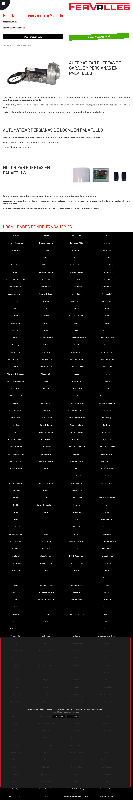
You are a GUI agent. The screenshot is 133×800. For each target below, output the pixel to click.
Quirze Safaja (107, 418)
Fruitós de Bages (46, 418)
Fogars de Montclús (46, 585)
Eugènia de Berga (107, 272)
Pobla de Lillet (46, 301)
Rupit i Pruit (76, 476)
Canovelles (15, 403)
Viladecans (76, 374)
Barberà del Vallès (76, 243)
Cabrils (15, 316)
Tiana (107, 490)
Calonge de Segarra (76, 316)
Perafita (46, 236)
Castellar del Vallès (46, 483)
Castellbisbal (106, 301)
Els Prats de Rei (76, 490)
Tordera (15, 578)
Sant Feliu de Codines (107, 447)
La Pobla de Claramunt (76, 410)
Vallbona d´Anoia (76, 250)
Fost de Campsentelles (76, 418)
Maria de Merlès (15, 563)
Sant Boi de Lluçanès (106, 359)
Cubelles (107, 570)
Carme (107, 505)
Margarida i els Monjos (107, 498)
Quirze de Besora (46, 425)
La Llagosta (15, 418)
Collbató (107, 257)
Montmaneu (107, 607)
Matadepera (15, 490)
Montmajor (15, 614)
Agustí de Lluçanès (15, 345)
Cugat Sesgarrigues (15, 359)
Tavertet (76, 578)
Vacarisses (107, 250)
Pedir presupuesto (33, 37)
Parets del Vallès (76, 236)
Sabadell (76, 454)
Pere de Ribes (46, 439)
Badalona (107, 374)
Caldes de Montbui (76, 432)
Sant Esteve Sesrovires (15, 454)
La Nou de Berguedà (107, 410)
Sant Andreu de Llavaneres (76, 338)
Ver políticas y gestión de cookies (65, 712)
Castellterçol (46, 527)
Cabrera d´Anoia (76, 287)
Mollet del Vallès (76, 294)
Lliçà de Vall (107, 563)
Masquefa (46, 490)
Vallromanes (76, 629)
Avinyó (46, 381)
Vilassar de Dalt (45, 352)
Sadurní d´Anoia (15, 461)
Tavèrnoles (107, 578)
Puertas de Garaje (7, 45)
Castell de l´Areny (15, 796)
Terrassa (15, 498)
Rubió (76, 323)
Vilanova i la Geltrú (76, 352)
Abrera (46, 578)
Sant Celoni (15, 556)
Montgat (46, 614)
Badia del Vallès (15, 352)
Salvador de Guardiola (107, 403)
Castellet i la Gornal (107, 789)
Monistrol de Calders (46, 294)
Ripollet (15, 338)
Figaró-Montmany (15, 592)
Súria (15, 257)
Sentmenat (107, 600)
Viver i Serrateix (46, 563)
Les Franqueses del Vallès (107, 541)
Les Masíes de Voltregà (46, 541)
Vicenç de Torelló (107, 461)
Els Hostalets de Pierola (76, 265)
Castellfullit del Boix (46, 789)
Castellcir (107, 512)
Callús (107, 316)
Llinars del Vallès (15, 541)
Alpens (15, 308)
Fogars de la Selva (76, 585)
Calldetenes (15, 323)
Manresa (107, 323)
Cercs (46, 519)
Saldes (76, 257)
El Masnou (46, 265)
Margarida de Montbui (76, 614)
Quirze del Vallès (15, 425)
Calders (107, 381)
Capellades (107, 534)
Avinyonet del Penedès (15, 381)
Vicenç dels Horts (76, 461)
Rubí (76, 330)
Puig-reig (46, 796)
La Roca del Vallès (46, 549)
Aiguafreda (76, 308)
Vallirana (107, 629)
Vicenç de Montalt (46, 359)
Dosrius (76, 570)
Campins (46, 316)
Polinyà (15, 301)
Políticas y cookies (107, 796)
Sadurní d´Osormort (16, 469)
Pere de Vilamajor (15, 410)
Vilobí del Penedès (76, 563)
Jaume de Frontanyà (15, 476)
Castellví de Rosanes (107, 519)
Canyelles (76, 396)
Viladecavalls (46, 374)
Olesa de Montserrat (15, 243)
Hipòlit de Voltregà (46, 432)
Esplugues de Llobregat (45, 592)
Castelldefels (76, 512)
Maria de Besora (76, 600)
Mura (46, 330)
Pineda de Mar (76, 301)
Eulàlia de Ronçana (46, 272)
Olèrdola (15, 512)
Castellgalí (15, 789)
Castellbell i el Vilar (15, 483)
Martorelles (46, 279)
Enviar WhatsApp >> (98, 36)
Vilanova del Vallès (106, 352)
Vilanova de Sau (15, 287)
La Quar (76, 549)
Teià (46, 498)
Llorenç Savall (107, 439)
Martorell (76, 279)
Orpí (76, 621)
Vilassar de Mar (76, 388)
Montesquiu (15, 636)
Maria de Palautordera (76, 556)
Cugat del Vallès (107, 454)
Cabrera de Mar (107, 367)
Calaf (107, 476)
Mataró (106, 345)
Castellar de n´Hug (106, 483)
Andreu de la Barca (107, 338)
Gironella (76, 592)
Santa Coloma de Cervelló (46, 505)
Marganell (107, 279)
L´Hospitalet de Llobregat (107, 636)
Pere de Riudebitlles (15, 439)
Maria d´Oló (107, 527)
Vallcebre (46, 250)
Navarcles (15, 330)
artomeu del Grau (46, 367)
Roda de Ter (107, 330)
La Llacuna (15, 600)
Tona (107, 388)
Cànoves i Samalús (107, 396)
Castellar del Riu (76, 483)
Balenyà (15, 272)
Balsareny (106, 243)
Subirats (46, 257)
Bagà (107, 308)
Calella (46, 323)
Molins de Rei (107, 294)
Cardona (15, 519)
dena (46, 512)
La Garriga (76, 636)
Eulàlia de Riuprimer (76, 272)
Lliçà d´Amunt (15, 570)
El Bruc (45, 570)
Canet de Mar (46, 403)
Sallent (76, 345)
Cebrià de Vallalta (76, 359)
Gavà (107, 236)
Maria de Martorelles (46, 556)
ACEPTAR (72, 717)
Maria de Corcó (46, 287)
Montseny (46, 388)
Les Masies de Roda (76, 541)
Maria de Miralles (107, 556)
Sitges (15, 621)
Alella (46, 308)
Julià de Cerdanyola (15, 396)
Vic (76, 469)
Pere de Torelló (46, 410)
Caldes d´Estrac (76, 381)
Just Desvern (46, 447)
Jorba (76, 607)
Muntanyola (15, 388)
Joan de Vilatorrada (107, 469)
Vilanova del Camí (76, 367)
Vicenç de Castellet (76, 403)
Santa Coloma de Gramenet (15, 279)
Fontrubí (46, 607)
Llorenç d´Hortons (15, 447)
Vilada (46, 469)
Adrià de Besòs (46, 345)
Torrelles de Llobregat (46, 600)
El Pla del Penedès (15, 265)
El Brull (106, 592)
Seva (46, 621)
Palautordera (46, 454)
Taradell (15, 585)
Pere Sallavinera (15, 432)
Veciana (46, 629)
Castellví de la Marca (15, 527)
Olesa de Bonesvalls (46, 243)
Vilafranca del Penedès (15, 374)
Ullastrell (76, 527)
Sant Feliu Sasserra (107, 432)
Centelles (76, 519)
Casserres (76, 505)
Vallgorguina (15, 250)
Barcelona (15, 236)
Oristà (107, 621)
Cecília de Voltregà (46, 461)
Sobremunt (107, 614)
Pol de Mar (107, 425)
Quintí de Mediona (76, 425)
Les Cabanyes (15, 549)
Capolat (76, 534)
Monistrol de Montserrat (15, 294)
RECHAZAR (59, 717)
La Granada (46, 636)
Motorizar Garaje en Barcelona (19, 45)
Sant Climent (107, 549)
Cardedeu (46, 534)
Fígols (107, 585)
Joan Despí (46, 396)
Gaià (15, 607)
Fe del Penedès (76, 498)
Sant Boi (15, 367)
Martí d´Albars (76, 439)
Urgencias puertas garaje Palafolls (76, 796)
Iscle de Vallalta (46, 476)
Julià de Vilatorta (15, 534)
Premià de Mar (107, 287)
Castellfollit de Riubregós (76, 789)
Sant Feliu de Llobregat (76, 447)
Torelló (15, 505)
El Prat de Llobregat (107, 265)
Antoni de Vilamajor (46, 338)
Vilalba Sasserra (15, 629)
